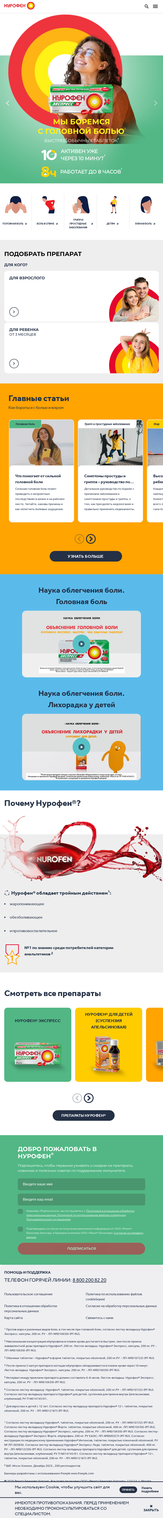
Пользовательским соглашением (48, 1219)
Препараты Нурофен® (83, 1115)
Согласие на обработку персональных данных (121, 1306)
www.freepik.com (82, 1473)
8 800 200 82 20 (89, 1280)
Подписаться (81, 1249)
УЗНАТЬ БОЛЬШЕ (86, 556)
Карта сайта (13, 1318)
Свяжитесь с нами (99, 1318)
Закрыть (151, 1510)
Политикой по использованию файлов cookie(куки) (91, 1215)
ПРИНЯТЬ (128, 1489)
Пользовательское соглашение (28, 1294)
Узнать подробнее (143, 1489)
